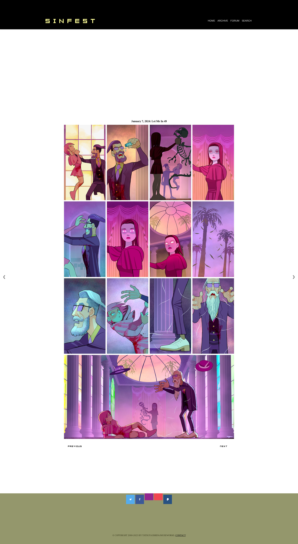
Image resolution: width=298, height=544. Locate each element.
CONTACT (180, 535)
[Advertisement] (149, 55)
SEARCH (247, 20)
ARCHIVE (222, 20)
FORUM (234, 20)
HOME (211, 20)
